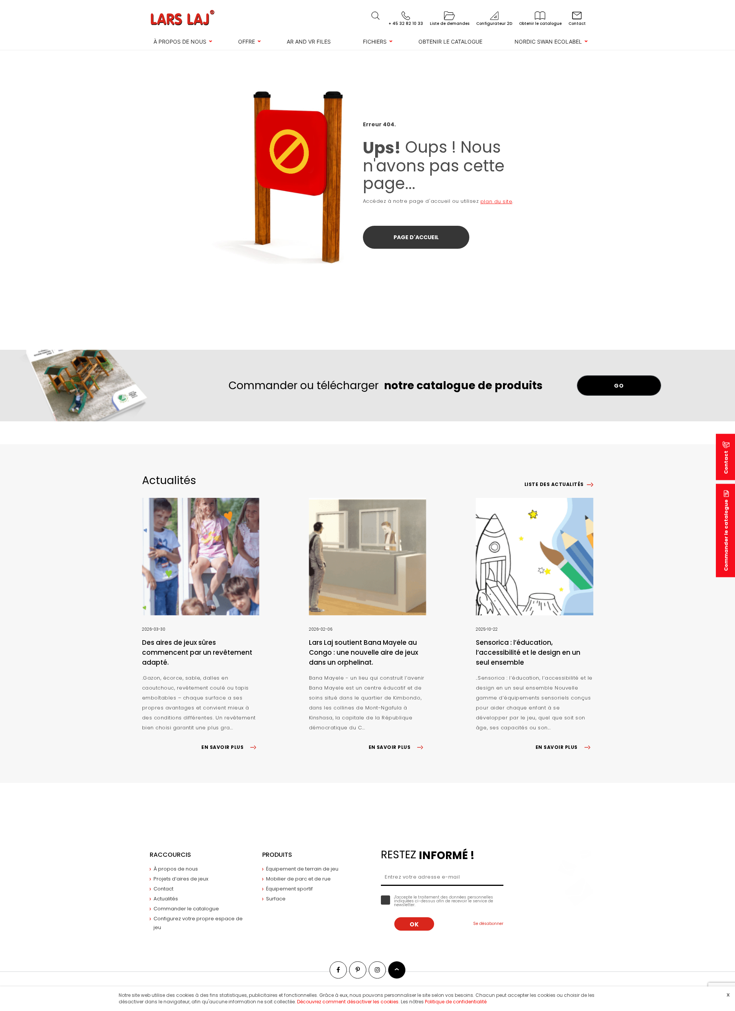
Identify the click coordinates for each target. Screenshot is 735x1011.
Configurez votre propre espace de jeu (198, 923)
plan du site (496, 201)
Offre (246, 41)
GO (619, 386)
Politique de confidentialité (456, 1001)
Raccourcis (170, 854)
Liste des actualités (554, 484)
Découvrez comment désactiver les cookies (348, 1001)
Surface (276, 898)
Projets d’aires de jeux (181, 878)
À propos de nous (180, 41)
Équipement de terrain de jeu (302, 868)
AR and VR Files (309, 41)
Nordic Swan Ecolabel (548, 41)
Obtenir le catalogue (450, 41)
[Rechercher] (375, 16)
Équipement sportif (289, 888)
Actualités (166, 898)
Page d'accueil (416, 237)
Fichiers (375, 41)
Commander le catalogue (726, 535)
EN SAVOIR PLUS (222, 747)
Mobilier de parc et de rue (298, 878)
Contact (163, 888)
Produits (277, 854)
